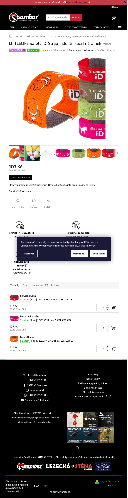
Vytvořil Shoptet (110, 481)
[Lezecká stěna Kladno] (69, 466)
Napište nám (93, 379)
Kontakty (93, 374)
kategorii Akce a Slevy (76, 2)
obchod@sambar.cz (37, 375)
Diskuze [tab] (55, 285)
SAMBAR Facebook (37, 385)
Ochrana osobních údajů (91, 457)
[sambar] (30, 466)
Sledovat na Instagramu (93, 447)
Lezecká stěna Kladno (24, 457)
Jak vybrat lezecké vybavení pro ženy (35, 422)
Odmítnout (79, 253)
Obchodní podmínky (93, 392)
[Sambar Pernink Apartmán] (103, 466)
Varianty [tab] (14, 285)
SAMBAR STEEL (45, 457)
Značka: (106, 50)
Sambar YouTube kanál (37, 400)
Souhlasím (99, 253)
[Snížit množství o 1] (107, 309)
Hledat (76, 17)
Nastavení (29, 253)
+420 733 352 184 (37, 380)
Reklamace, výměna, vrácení (93, 383)
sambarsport (37, 390)
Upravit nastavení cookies (84, 492)
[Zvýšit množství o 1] (107, 305)
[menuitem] (12, 27)
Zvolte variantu (20, 177)
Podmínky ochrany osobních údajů (93, 396)
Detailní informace (19, 191)
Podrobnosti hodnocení (81, 50)
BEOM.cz (114, 485)
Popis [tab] (25, 285)
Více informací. (88, 245)
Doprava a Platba (93, 388)
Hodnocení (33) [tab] (40, 285)
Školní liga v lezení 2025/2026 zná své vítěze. (35, 413)
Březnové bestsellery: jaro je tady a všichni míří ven (35, 417)
